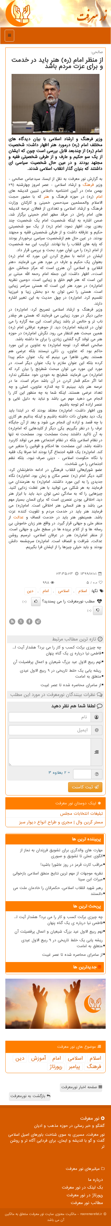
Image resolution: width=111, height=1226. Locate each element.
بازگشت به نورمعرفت (28, 1096)
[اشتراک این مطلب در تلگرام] (37, 621)
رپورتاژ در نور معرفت (85, 1195)
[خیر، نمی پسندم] (97, 610)
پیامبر (74, 1067)
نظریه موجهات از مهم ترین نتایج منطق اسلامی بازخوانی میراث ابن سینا (58, 876)
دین (30, 591)
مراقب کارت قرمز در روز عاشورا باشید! (72, 865)
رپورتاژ (56, 1067)
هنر (46, 197)
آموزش (38, 1058)
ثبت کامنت (83, 787)
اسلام (82, 591)
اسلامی (63, 591)
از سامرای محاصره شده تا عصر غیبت (71, 685)
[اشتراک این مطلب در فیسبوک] (29, 621)
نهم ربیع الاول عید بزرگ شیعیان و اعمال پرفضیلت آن (57, 662)
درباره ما (95, 1179)
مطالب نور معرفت (87, 1203)
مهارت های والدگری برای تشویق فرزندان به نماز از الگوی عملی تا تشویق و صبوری (61, 853)
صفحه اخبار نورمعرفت (80, 1087)
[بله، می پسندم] (36, 601)
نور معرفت (92, 19)
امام (99, 197)
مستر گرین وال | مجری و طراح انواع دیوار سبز (61, 822)
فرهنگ (88, 185)
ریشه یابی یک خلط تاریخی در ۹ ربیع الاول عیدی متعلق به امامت (60, 673)
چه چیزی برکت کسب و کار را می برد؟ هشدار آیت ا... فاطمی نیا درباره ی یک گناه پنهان (56, 650)
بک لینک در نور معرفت (82, 1187)
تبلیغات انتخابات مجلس (81, 813)
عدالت (18, 517)
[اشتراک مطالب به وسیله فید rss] (12, 621)
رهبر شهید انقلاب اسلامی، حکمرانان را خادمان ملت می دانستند (58, 891)
